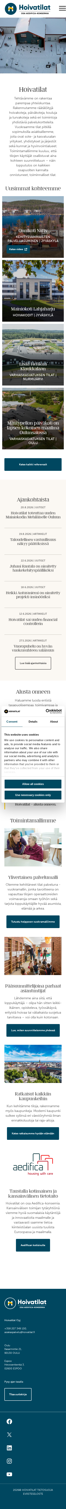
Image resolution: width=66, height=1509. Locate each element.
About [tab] (54, 721)
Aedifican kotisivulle (33, 1245)
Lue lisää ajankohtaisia (33, 663)
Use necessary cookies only (33, 795)
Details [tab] (33, 721)
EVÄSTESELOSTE (33, 1493)
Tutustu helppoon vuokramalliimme (33, 921)
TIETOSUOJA (45, 1490)
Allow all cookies (33, 784)
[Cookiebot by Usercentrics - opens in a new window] (46, 711)
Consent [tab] (11, 721)
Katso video (16, 249)
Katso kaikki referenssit (33, 464)
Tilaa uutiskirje (18, 1394)
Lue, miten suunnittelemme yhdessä (33, 1030)
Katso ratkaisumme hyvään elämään (33, 1133)
